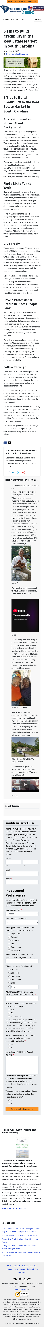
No (11, 1047)
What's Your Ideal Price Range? (19, 966)
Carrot (37, 1323)
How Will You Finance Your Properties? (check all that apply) (22, 1005)
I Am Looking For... (14, 910)
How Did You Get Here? (16, 918)
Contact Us (22, 1272)
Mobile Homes (15, 947)
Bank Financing (16, 1016)
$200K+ (13, 983)
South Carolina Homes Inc (17, 53)
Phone (9, 878)
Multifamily (14, 937)
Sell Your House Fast (29, 1266)
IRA (11, 1013)
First (7, 866)
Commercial (14, 940)
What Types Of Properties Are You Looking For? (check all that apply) (20, 929)
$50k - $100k (15, 976)
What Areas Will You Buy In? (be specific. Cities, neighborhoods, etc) (21, 956)
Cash (12, 1009)
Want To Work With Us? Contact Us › (22, 1)
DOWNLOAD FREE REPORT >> (14, 1208)
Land (12, 943)
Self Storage (15, 950)
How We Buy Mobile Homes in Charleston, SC (20, 1235)
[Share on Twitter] (9, 442)
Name (8, 858)
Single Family (15, 933)
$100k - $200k (15, 979)
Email (8, 869)
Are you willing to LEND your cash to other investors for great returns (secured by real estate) (21, 1038)
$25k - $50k (14, 973)
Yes (11, 1044)
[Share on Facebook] (5, 442)
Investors (9, 1269)
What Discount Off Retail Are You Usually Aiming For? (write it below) (21, 993)
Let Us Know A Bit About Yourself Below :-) (19, 1053)
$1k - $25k (14, 969)
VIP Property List (13, 1266)
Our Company (20, 1269)
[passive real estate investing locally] (22, 1147)
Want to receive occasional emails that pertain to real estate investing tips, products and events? (21, 1094)
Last (24, 866)
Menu (38, 19)
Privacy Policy (32, 1269)
